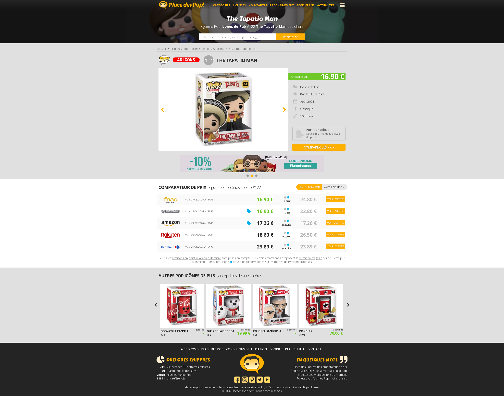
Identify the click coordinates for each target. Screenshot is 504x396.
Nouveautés (257, 5)
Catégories (221, 5)
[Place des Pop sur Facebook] (237, 379)
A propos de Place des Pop (202, 349)
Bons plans (305, 5)
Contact (314, 349)
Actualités (325, 5)
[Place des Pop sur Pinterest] (252, 379)
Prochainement (282, 5)
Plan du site (295, 349)
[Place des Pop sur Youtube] (267, 379)
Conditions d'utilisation (246, 349)
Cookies (276, 349)
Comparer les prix (319, 147)
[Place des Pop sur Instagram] (245, 379)
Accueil (162, 49)
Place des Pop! (181, 5)
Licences (239, 5)
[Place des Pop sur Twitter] (260, 379)
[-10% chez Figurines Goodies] (252, 164)
